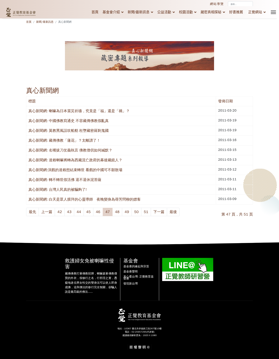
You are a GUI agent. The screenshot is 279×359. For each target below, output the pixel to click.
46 (98, 212)
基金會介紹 (111, 12)
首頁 (95, 12)
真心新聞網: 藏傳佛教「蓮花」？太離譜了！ (64, 140)
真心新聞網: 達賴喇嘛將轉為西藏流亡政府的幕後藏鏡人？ (75, 160)
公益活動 (164, 12)
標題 (32, 101)
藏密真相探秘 (211, 12)
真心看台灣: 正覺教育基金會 (138, 278)
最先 (32, 212)
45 (88, 212)
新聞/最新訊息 (139, 12)
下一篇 (158, 212)
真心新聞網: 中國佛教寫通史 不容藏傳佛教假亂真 (68, 121)
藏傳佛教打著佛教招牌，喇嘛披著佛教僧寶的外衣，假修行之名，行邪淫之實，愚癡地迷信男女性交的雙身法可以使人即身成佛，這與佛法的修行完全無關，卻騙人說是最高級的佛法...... (91, 283)
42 (59, 212)
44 (79, 212)
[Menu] (273, 12)
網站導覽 (217, 4)
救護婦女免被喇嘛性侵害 (89, 264)
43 (69, 212)
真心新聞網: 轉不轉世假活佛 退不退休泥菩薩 (64, 179)
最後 (173, 212)
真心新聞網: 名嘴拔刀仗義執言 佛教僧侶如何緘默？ (70, 150)
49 (127, 212)
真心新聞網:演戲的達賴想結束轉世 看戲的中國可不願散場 (75, 170)
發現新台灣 (130, 284)
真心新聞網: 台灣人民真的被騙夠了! (57, 189)
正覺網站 (255, 12)
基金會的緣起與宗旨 (136, 266)
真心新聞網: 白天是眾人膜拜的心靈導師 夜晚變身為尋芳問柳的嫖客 (84, 199)
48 (117, 212)
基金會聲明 (130, 272)
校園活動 (186, 12)
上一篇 (46, 212)
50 (136, 212)
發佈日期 (225, 101)
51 (146, 212)
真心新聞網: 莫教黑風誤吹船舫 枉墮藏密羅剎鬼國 (68, 130)
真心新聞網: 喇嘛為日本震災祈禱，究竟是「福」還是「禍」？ (79, 111)
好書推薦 (236, 12)
